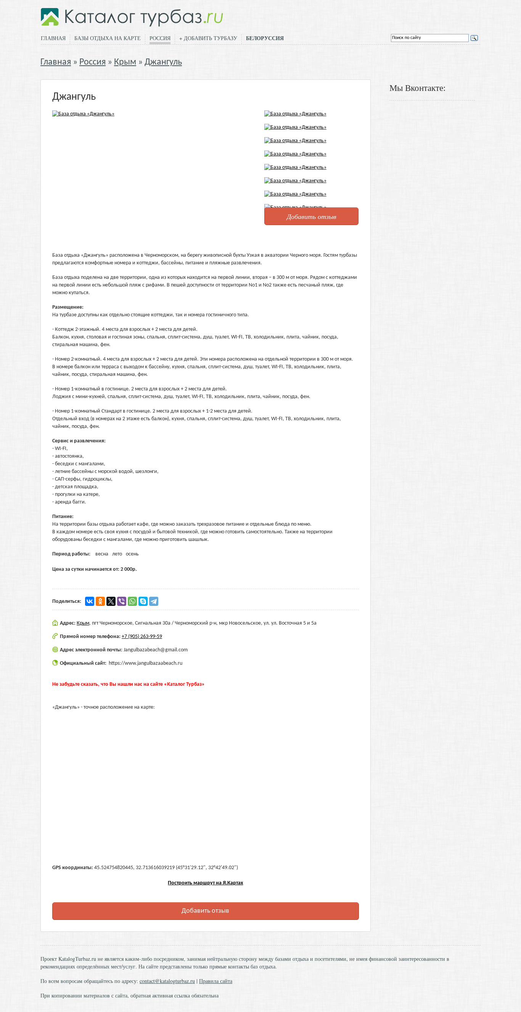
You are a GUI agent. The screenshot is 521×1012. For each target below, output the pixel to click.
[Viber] (121, 601)
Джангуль (163, 62)
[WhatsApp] (132, 601)
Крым (125, 62)
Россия (160, 38)
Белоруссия (265, 38)
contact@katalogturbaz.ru (167, 980)
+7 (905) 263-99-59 (142, 637)
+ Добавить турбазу (208, 38)
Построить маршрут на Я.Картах (205, 883)
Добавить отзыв (311, 216)
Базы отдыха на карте (107, 38)
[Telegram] (153, 601)
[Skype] (143, 601)
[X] (111, 601)
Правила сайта (215, 980)
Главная (53, 38)
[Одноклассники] (100, 601)
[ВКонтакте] (89, 601)
